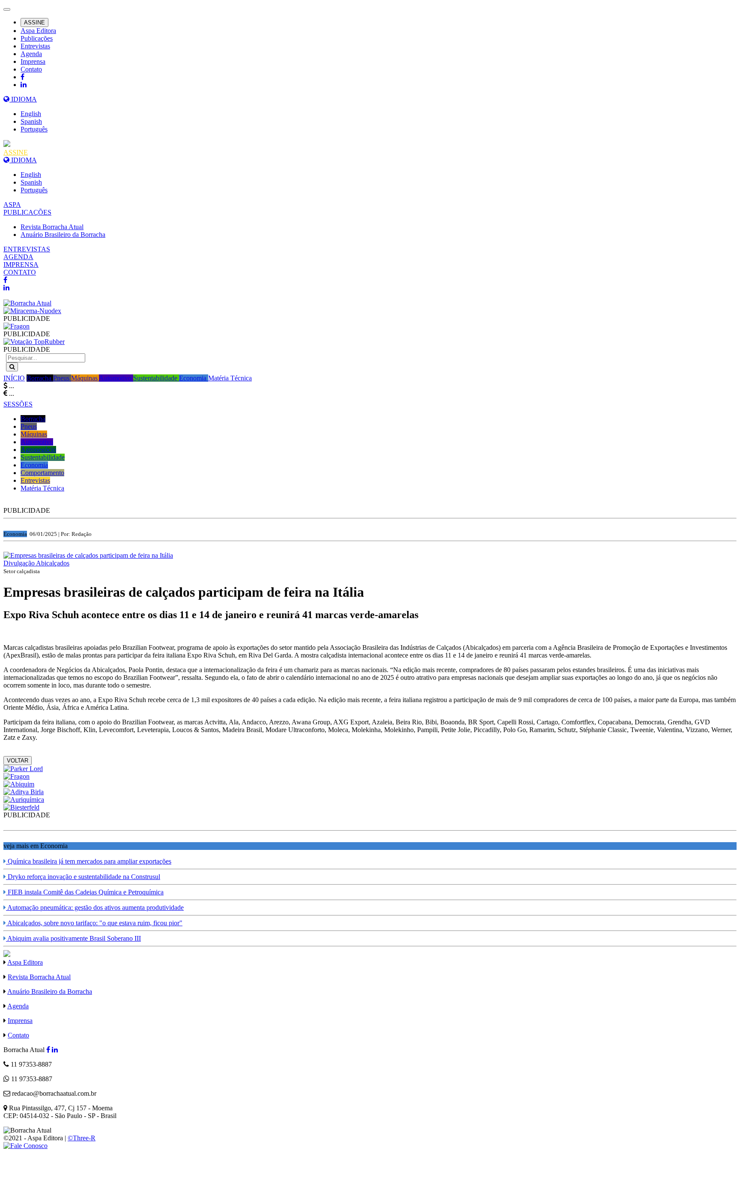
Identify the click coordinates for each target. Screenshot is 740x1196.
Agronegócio (38, 449)
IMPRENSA (21, 264)
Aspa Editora (38, 30)
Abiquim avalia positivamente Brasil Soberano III (73, 938)
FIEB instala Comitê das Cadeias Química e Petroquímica (85, 892)
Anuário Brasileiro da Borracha (63, 234)
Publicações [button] (37, 38)
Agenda (31, 53)
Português (34, 129)
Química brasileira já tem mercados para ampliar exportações (88, 861)
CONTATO (19, 272)
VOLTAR (17, 760)
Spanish (31, 121)
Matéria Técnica (230, 378)
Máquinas (85, 378)
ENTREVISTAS (26, 249)
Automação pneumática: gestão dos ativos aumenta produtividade (95, 907)
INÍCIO (14, 378)
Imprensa (33, 61)
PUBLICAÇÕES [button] (27, 212)
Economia (193, 378)
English (31, 113)
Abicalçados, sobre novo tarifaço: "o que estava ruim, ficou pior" (94, 923)
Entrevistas (35, 46)
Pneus (62, 378)
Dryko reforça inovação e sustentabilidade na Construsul (83, 876)
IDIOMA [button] (23, 99)
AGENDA (18, 256)
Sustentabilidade (156, 378)
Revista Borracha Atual (52, 226)
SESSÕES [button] (18, 404)
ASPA (12, 204)
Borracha (40, 378)
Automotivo (116, 378)
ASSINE (34, 22)
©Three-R (81, 1138)
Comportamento (42, 472)
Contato (31, 69)
